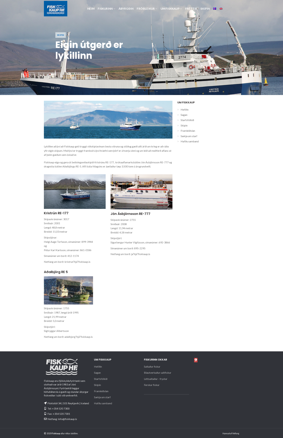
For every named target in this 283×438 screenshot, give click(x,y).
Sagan (184, 114)
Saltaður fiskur (152, 366)
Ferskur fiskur (152, 384)
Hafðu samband (190, 141)
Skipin (184, 125)
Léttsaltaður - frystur (155, 378)
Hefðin (185, 109)
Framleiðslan (188, 130)
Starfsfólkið (187, 120)
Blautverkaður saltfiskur (157, 372)
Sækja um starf (189, 136)
